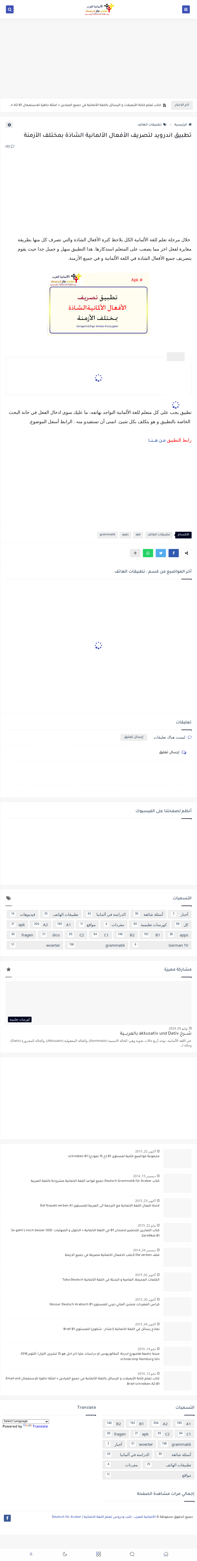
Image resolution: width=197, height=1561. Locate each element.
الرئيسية (180, 125)
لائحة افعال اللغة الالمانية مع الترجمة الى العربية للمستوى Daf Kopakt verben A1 (100, 1206)
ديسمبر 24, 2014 (144, 1250)
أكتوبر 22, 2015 (145, 1151)
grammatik (107, 535)
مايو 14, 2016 (147, 1349)
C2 (76, 934)
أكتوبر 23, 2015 (145, 1201)
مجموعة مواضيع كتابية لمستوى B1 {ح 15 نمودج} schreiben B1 (114, 1156)
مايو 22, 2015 (147, 1225)
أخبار (180, 914)
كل (182, 924)
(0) (8, 147)
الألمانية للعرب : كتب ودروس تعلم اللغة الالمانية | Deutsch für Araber (104, 1517)
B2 (126, 934)
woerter (35, 945)
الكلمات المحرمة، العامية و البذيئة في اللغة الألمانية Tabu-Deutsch (111, 1280)
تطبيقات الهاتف (149, 125)
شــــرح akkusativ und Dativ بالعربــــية (156, 1034)
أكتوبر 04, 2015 (145, 1324)
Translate (40, 1427)
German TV (161, 945)
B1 (152, 934)
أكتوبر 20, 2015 (145, 1299)
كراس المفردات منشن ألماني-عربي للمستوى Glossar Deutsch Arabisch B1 (105, 1305)
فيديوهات (23, 914)
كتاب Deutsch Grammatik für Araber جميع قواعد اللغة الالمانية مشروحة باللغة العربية (95, 1181)
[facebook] (7, 1518)
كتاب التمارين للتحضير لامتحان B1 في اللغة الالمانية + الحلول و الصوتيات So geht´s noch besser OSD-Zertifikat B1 (85, 1233)
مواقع (88, 924)
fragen (22, 934)
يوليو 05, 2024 (178, 1028)
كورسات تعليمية (150, 924)
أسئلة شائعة (149, 914)
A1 (64, 924)
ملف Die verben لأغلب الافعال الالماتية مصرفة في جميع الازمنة (112, 1255)
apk (138, 535)
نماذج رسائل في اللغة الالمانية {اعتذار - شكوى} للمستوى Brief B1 (111, 1329)
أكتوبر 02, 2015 (145, 1275)
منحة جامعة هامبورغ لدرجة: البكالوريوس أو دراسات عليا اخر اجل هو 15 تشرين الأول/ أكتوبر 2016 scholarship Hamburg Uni (90, 1356)
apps (125, 535)
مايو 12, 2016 (147, 1373)
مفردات (114, 924)
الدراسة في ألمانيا (106, 914)
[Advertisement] (98, 58)
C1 (101, 934)
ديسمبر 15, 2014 (144, 1176)
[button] (174, 553)
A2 (41, 924)
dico (51, 934)
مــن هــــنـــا (156, 441)
